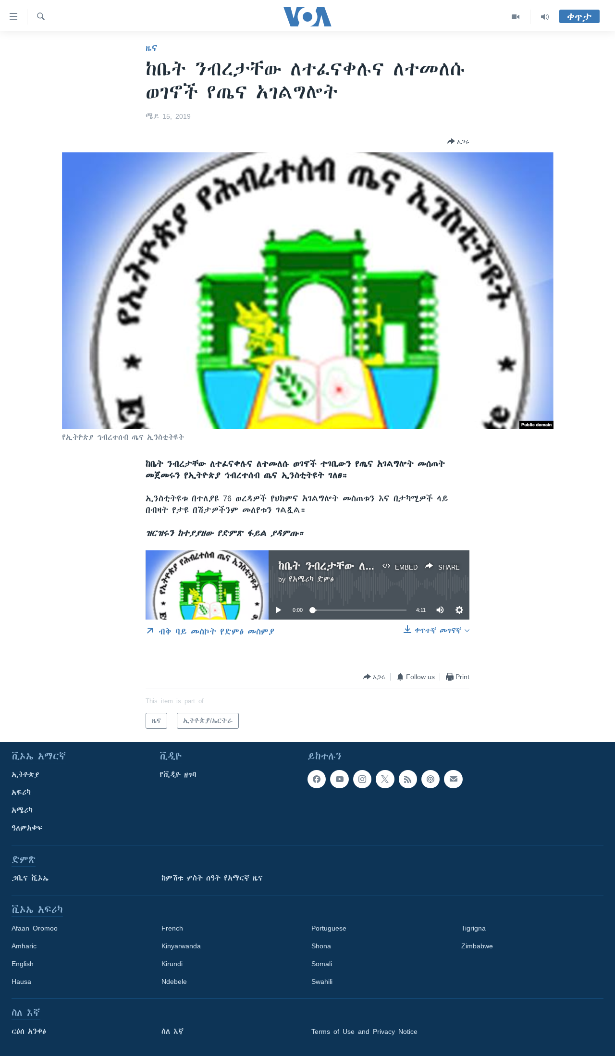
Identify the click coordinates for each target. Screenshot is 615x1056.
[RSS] (408, 779)
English (23, 963)
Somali (321, 963)
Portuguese (328, 928)
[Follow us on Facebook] (317, 779)
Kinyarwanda (181, 946)
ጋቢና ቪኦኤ (30, 878)
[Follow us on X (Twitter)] (385, 779)
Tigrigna (473, 928)
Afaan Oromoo (35, 928)
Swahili (321, 981)
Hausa (21, 981)
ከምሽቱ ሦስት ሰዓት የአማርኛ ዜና (212, 878)
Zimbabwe (477, 946)
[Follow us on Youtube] (339, 779)
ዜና (152, 48)
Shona (321, 946)
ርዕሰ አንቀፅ (29, 1031)
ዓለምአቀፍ (27, 828)
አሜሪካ (22, 810)
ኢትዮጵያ (25, 774)
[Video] (515, 17)
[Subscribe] (453, 779)
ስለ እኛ (172, 1031)
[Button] (458, 141)
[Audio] (544, 17)
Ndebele (174, 981)
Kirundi (172, 963)
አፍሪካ (21, 792)
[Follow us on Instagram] (362, 779)
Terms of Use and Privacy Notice (364, 1031)
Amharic (24, 946)
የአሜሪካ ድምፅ (311, 579)
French (172, 928)
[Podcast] (430, 779)
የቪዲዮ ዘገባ (178, 774)
